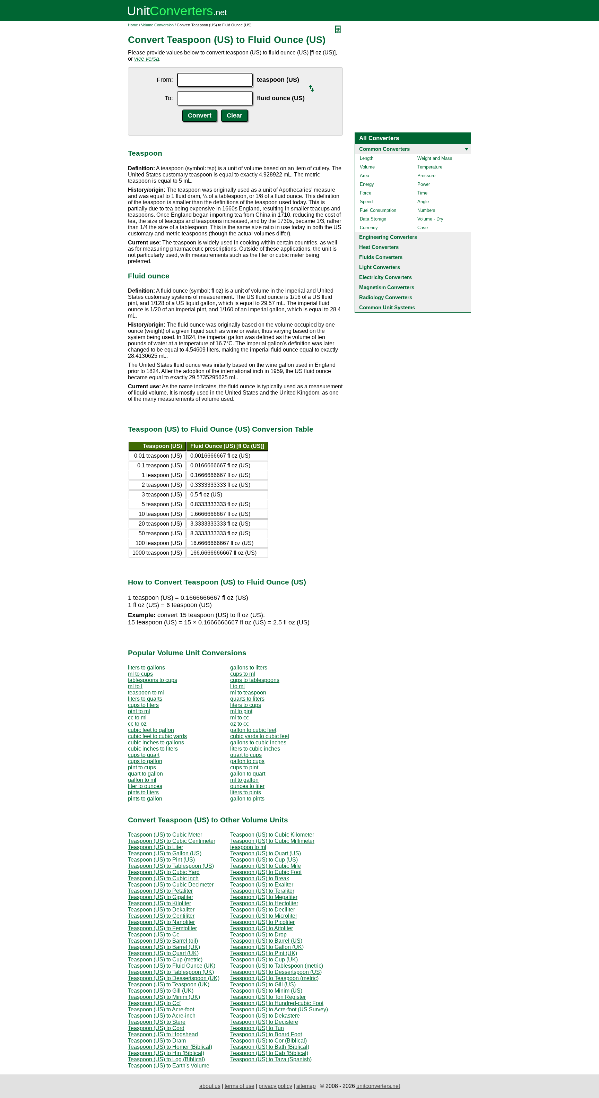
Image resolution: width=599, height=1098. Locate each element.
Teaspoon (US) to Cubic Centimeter (171, 841)
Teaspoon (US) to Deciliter (262, 910)
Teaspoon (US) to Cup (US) (264, 860)
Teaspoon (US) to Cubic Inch (163, 878)
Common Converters (384, 149)
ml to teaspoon (248, 692)
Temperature (429, 167)
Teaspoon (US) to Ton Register (268, 997)
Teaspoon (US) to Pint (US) (161, 860)
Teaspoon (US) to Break (259, 878)
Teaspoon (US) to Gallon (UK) (267, 947)
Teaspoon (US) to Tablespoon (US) (171, 866)
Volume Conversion (157, 25)
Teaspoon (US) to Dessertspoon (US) (276, 972)
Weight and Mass (434, 158)
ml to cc (239, 717)
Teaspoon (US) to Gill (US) (263, 984)
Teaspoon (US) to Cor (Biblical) (268, 1041)
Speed (366, 201)
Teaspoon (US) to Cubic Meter (165, 835)
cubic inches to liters (153, 749)
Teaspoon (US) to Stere (156, 1022)
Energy (367, 184)
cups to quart (143, 755)
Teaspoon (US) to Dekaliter (161, 910)
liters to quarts (145, 699)
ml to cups (140, 674)
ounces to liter (247, 786)
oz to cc (239, 724)
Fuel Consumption (378, 210)
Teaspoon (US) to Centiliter (161, 916)
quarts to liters (247, 699)
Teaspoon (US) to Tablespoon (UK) (171, 972)
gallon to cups (247, 761)
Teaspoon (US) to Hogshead (163, 1034)
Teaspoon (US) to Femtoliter (162, 928)
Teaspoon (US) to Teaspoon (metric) (274, 978)
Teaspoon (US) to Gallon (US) (164, 853)
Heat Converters (379, 247)
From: (165, 79)
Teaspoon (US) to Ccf (154, 1003)
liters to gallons (146, 668)
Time (422, 193)
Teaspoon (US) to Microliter (263, 916)
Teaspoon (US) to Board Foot (266, 1034)
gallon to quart (247, 774)
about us (209, 1086)
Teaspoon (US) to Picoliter (262, 922)
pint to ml (139, 711)
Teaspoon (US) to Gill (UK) (160, 991)
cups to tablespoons (254, 680)
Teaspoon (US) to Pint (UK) (263, 953)
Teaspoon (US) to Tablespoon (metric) (276, 966)
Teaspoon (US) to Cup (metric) (165, 959)
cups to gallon (145, 761)
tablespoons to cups (152, 680)
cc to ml (137, 717)
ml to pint (241, 711)
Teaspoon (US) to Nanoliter (161, 922)
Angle (423, 201)
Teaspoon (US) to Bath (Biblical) (269, 1047)
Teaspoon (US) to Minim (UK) (164, 997)
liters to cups (245, 705)
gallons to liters (248, 668)
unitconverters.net (378, 1086)
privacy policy (275, 1086)
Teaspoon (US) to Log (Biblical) (166, 1059)
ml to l (135, 686)
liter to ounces (145, 786)
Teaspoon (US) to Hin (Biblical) (166, 1053)
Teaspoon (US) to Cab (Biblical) (269, 1053)
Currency (369, 227)
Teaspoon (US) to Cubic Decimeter (171, 885)
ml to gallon (244, 780)
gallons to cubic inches (258, 742)
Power (423, 184)
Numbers (426, 210)
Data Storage (373, 219)
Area (364, 175)
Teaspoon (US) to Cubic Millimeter (272, 841)
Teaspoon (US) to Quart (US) (265, 853)
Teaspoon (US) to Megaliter (263, 897)
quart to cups (246, 755)
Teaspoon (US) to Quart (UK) (163, 953)
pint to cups (142, 767)
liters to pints (245, 792)
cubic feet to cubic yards (157, 736)
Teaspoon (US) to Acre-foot (161, 1009)
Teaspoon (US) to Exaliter (261, 885)
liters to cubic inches (255, 749)
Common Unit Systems (387, 307)
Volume (367, 167)
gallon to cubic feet (253, 730)
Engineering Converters (388, 237)
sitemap (306, 1086)
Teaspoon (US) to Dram (157, 1041)
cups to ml (242, 674)
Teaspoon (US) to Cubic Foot (266, 872)
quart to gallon (145, 774)
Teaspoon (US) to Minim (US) (266, 991)
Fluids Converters (380, 257)
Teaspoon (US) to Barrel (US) (266, 941)
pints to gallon (145, 799)
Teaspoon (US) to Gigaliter (160, 897)
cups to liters (143, 705)
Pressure (426, 175)
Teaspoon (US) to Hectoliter (264, 903)
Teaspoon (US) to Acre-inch (162, 1016)
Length (366, 158)
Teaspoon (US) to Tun (257, 1028)
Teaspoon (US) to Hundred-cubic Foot (276, 1003)
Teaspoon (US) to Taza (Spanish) (271, 1059)
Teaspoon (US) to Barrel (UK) (164, 947)
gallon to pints (247, 799)
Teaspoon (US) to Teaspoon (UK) (168, 984)
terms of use (239, 1086)
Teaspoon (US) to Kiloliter (159, 903)
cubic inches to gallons (156, 742)
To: (169, 98)
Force (365, 193)
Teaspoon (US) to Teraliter (262, 891)
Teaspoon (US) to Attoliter (261, 928)
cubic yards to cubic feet (259, 736)
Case (422, 227)
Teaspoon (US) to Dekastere (265, 1016)
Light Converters (379, 267)
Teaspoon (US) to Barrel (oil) (163, 941)
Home (133, 25)
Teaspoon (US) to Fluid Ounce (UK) (171, 966)
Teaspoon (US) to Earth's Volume (168, 1066)
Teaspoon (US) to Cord (156, 1028)
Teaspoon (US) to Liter (155, 847)
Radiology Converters (385, 297)
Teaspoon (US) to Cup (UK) (264, 959)
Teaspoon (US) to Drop (258, 934)
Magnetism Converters (386, 287)
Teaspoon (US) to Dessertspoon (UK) (173, 978)
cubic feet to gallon (151, 730)
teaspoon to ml (146, 692)
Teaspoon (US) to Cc (153, 934)
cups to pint (244, 767)
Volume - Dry (430, 219)
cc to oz (137, 724)
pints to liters (143, 792)
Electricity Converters (385, 277)
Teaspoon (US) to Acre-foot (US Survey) (279, 1009)
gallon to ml (142, 780)
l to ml (237, 686)
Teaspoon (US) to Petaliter (160, 891)
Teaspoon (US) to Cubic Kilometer (272, 835)
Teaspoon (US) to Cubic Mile (265, 866)
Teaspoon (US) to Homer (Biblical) (170, 1047)
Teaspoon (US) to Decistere (264, 1022)
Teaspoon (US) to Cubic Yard (164, 872)
